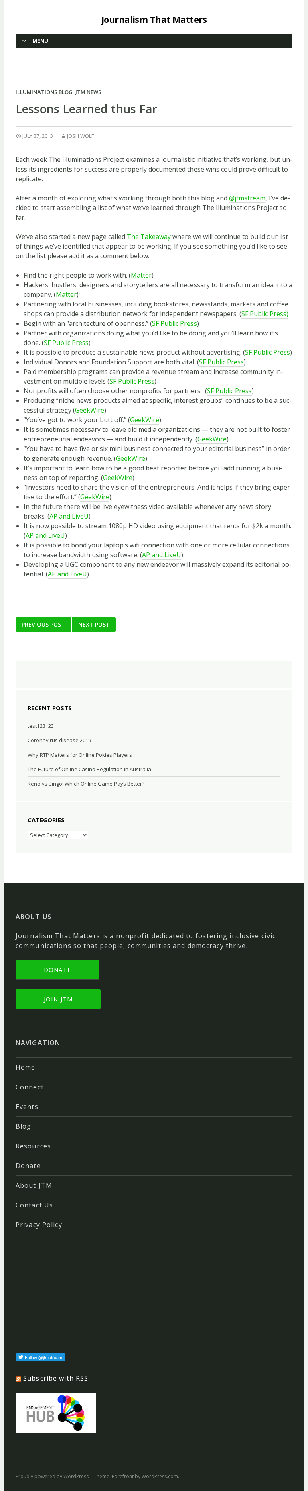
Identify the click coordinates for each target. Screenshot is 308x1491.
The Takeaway (149, 236)
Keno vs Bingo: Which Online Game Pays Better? (86, 783)
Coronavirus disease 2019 (59, 740)
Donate (57, 970)
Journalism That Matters (154, 19)
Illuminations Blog (44, 92)
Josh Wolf (80, 135)
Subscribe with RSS (55, 1378)
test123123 (41, 725)
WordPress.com (160, 1476)
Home (25, 1067)
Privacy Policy (39, 1224)
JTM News (88, 92)
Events (27, 1106)
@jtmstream (247, 198)
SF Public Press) (264, 313)
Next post (94, 624)
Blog (23, 1126)
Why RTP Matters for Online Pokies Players (80, 754)
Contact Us (34, 1205)
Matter (141, 275)
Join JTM (58, 999)
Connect (30, 1087)
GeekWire (89, 410)
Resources (33, 1146)
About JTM (34, 1185)
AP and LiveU (69, 516)
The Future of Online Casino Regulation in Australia (89, 769)
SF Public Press (174, 323)
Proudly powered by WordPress (52, 1476)
